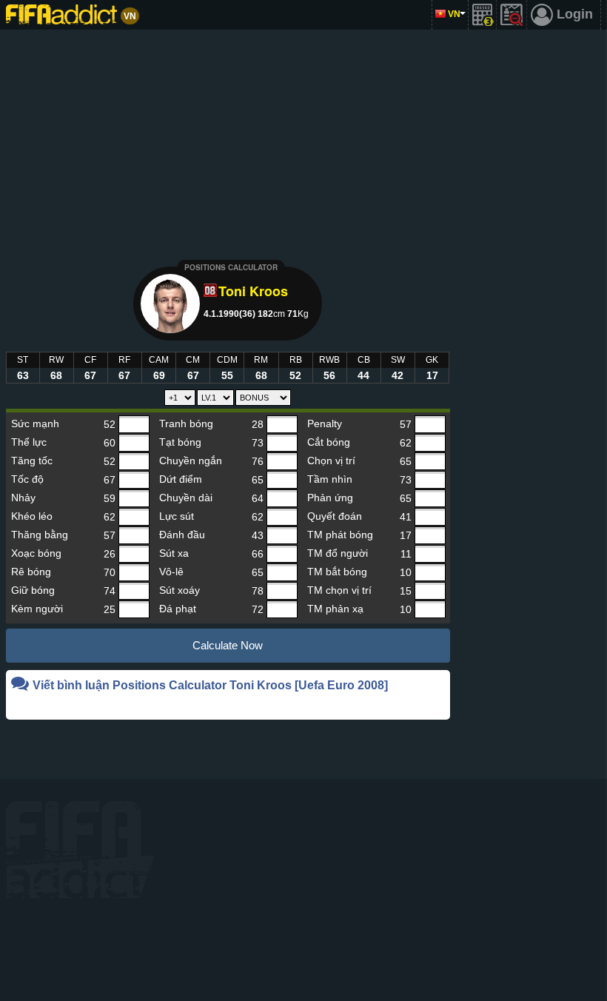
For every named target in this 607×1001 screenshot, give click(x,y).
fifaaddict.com (80, 849)
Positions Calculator (231, 267)
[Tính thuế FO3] (483, 15)
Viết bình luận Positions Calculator (210, 685)
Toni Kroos (253, 291)
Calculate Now (227, 645)
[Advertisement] (304, 140)
